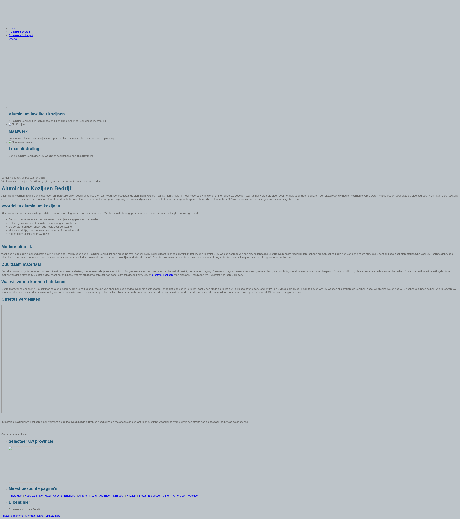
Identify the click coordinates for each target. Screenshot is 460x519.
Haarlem (131, 495)
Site (27, 515)
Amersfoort (179, 495)
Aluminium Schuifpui (21, 35)
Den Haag (45, 495)
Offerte (13, 38)
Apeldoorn (194, 495)
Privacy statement (12, 515)
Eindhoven (70, 495)
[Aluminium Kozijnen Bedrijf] (34, 21)
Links (40, 515)
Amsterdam (15, 495)
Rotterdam (31, 495)
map (32, 515)
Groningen (105, 495)
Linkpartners (53, 515)
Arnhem (166, 495)
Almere (82, 495)
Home (12, 28)
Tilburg (93, 495)
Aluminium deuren (19, 31)
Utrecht (57, 495)
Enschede (154, 495)
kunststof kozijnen (162, 274)
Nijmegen (118, 495)
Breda (142, 495)
